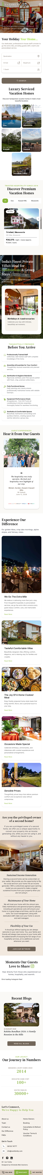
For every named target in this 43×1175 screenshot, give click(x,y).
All (5, 201)
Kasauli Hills (22, 201)
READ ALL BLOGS (21, 1044)
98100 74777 (12, 1146)
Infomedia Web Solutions (19, 1165)
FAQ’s (4, 1135)
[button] (3, 16)
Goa (12, 201)
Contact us (6, 1127)
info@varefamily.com (14, 1151)
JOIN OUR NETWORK (21, 949)
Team (4, 1123)
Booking (26, 1123)
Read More (8, 614)
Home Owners (28, 1119)
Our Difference (7, 1131)
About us (5, 1119)
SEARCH (22, 81)
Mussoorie (34, 201)
